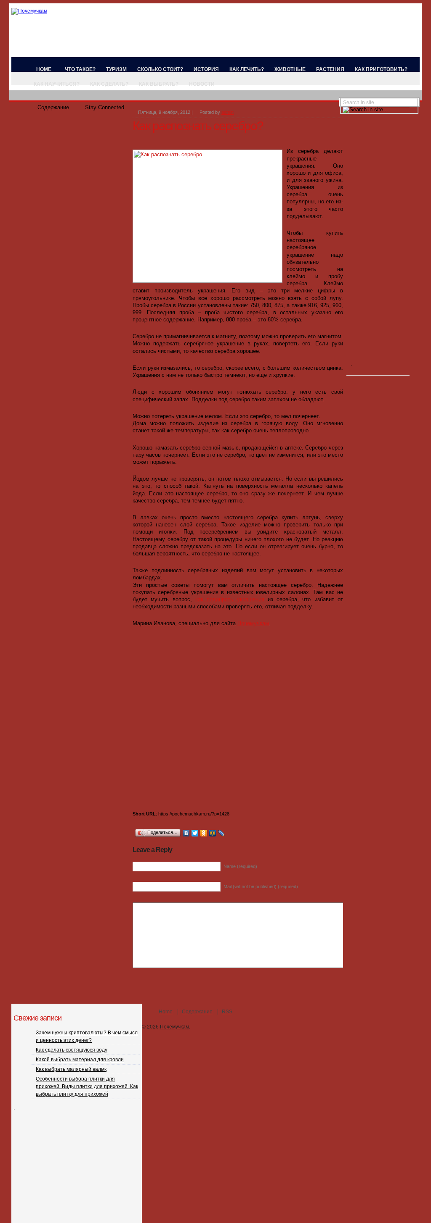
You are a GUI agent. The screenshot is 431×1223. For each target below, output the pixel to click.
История (206, 69)
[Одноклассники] (204, 833)
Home (43, 69)
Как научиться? (57, 84)
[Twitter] (195, 833)
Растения (330, 69)
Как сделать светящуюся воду (71, 1050)
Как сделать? (109, 84)
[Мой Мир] (212, 833)
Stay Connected (104, 107)
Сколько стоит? (160, 69)
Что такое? (80, 69)
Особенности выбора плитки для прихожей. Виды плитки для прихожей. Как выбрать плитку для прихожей (87, 1086)
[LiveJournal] (221, 833)
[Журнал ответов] (29, 11)
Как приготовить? (381, 69)
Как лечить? (246, 69)
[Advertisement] (231, 139)
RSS (227, 1012)
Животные (290, 69)
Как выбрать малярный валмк (71, 1069)
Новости (202, 84)
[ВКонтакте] (186, 833)
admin (227, 112)
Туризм (116, 69)
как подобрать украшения (229, 599)
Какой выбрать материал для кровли (80, 1060)
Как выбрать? (158, 84)
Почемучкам (253, 623)
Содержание (53, 107)
